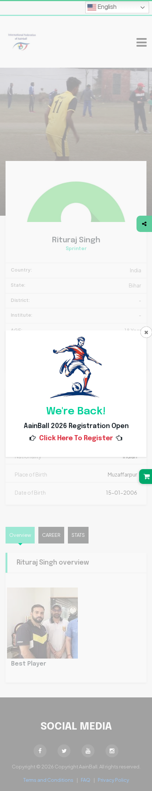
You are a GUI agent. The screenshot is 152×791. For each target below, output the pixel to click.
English (106, 6)
